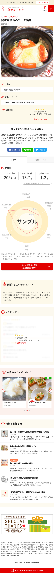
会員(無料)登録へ (40, 119)
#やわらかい (30, 102)
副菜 (14, 16)
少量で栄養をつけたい (12, 89)
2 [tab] (26, 410)
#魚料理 (6, 102)
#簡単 (13, 102)
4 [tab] (29, 410)
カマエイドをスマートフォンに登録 (29, 570)
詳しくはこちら (42, 2)
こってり (6, 16)
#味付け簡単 (20, 102)
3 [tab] (27, 410)
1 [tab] (24, 410)
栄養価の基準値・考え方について (36, 183)
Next (51, 391)
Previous (3, 391)
